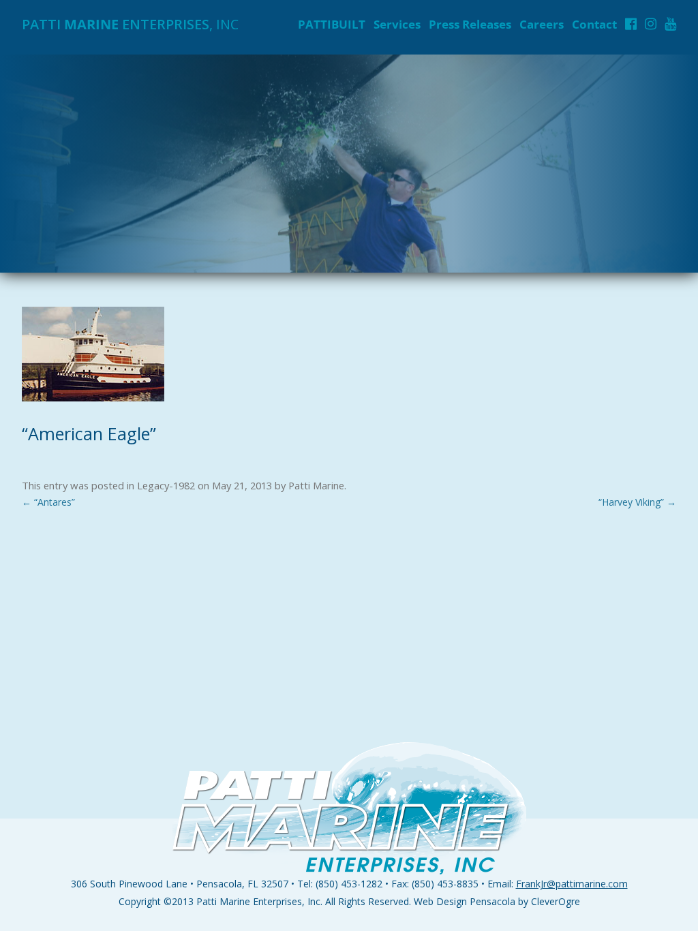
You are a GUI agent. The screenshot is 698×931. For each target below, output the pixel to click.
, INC (130, 24)
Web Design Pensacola (464, 901)
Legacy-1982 (166, 485)
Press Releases (470, 24)
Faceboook (631, 24)
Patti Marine (316, 485)
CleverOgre (555, 901)
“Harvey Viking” (637, 501)
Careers (541, 24)
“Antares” (48, 501)
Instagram (650, 24)
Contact (594, 24)
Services (397, 24)
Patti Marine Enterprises (249, 901)
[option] (349, 164)
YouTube (670, 24)
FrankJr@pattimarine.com (572, 883)
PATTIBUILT (331, 24)
